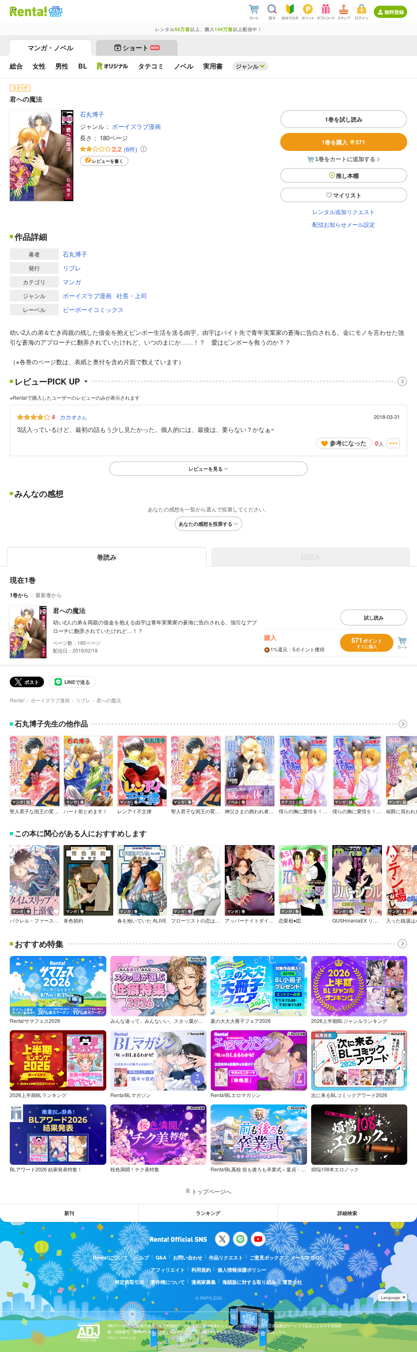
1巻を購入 (343, 142)
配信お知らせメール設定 (343, 224)
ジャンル (247, 66)
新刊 (69, 1213)
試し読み (374, 617)
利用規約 (201, 1269)
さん (73, 417)
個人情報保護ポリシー (241, 1269)
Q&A (161, 1257)
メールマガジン (307, 1257)
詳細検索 (347, 1213)
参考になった (348, 442)
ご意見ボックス (267, 1257)
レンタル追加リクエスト (343, 212)
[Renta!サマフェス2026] (55, 11)
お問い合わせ (187, 1257)
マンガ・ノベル (50, 47)
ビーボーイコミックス (93, 309)
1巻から (19, 595)
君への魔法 (69, 610)
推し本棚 (347, 175)
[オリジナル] (112, 66)
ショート (141, 47)
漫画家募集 (203, 1282)
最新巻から (48, 595)
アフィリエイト (168, 1269)
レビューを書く (107, 161)
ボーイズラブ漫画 (136, 126)
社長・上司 (131, 295)
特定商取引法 (129, 1282)
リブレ (72, 267)
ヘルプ (141, 1257)
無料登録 (394, 11)
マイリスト (347, 195)
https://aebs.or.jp (122, 1337)
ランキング (208, 1213)
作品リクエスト (226, 1257)
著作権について (168, 1282)
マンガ (72, 281)
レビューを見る (206, 468)
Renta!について (110, 1257)
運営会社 (292, 1282)
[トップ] (28, 11)
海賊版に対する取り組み (249, 1282)
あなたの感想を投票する (206, 523)
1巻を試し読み (343, 119)
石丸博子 (92, 114)
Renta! (17, 700)
